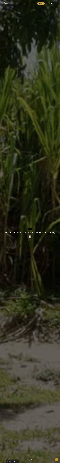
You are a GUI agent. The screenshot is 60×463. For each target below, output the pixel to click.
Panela (30, 229)
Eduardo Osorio (30, 239)
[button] (55, 3)
